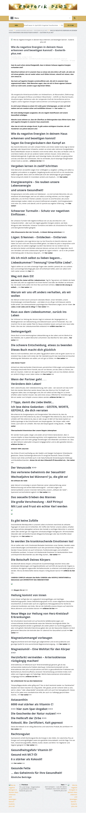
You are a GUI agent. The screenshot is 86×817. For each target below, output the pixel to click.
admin (19, 57)
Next (62, 785)
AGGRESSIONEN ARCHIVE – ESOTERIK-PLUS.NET (27, 59)
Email (73, 60)
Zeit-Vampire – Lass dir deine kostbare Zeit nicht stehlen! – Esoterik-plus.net (56, 789)
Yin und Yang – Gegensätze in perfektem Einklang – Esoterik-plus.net (29, 789)
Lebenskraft (56, 59)
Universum (64, 59)
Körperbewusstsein (47, 59)
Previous (25, 785)
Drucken (65, 60)
